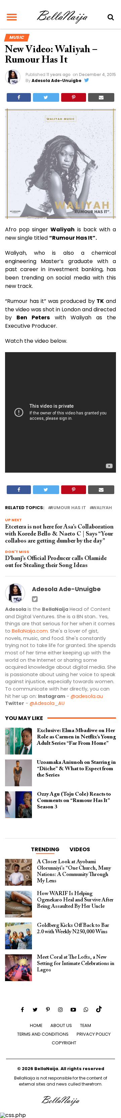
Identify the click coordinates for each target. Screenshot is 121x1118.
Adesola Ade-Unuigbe (56, 80)
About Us (61, 1025)
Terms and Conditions (43, 1034)
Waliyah (102, 508)
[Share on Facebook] (19, 97)
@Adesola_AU (47, 703)
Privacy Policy (94, 1034)
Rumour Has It (68, 508)
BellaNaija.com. (30, 631)
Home (36, 1025)
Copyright (64, 1043)
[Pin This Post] (73, 97)
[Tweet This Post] (46, 97)
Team (85, 1025)
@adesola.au (87, 696)
